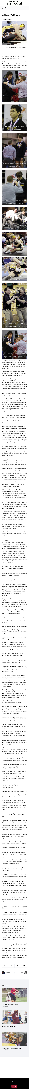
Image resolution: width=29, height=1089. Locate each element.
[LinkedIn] (24, 966)
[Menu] (2, 8)
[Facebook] (5, 966)
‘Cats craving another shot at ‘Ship (10, 1004)
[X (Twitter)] (11, 966)
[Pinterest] (17, 966)
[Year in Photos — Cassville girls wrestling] (14, 1039)
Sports (11, 19)
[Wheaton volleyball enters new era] (14, 1017)
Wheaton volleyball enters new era (10, 1026)
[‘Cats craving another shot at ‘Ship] (14, 995)
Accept (14, 1086)
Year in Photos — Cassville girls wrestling (12, 1048)
